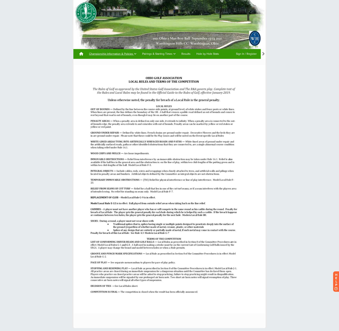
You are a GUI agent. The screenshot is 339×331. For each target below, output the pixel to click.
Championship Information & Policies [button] (111, 54)
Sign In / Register (246, 54)
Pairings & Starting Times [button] (157, 54)
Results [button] (185, 54)
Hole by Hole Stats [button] (207, 54)
